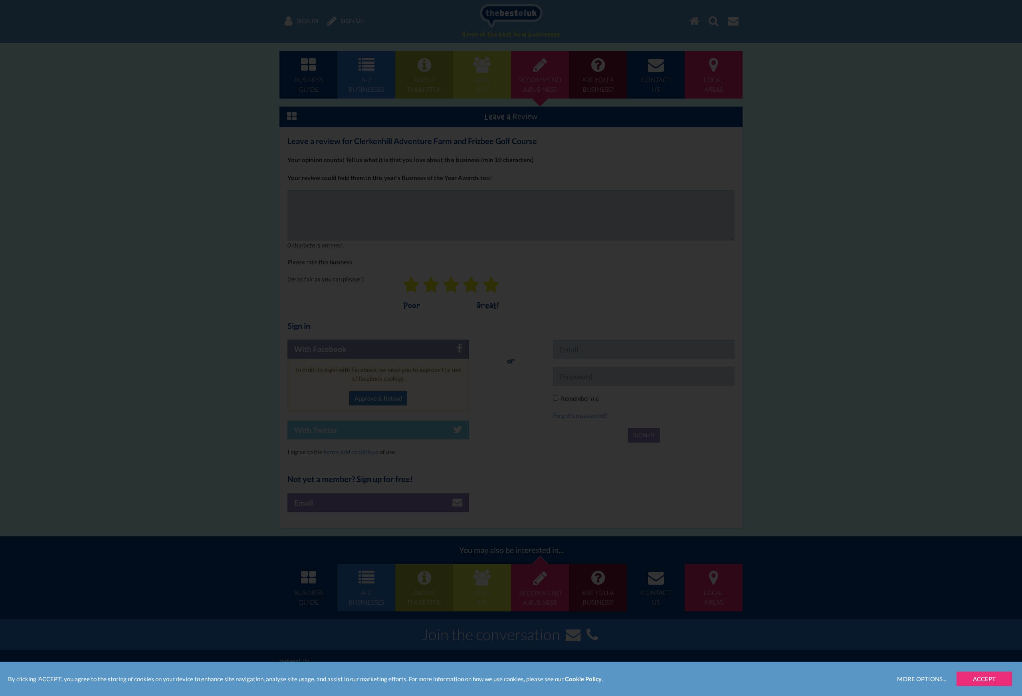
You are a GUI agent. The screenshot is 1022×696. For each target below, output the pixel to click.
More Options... (921, 678)
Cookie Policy (583, 678)
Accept (984, 678)
